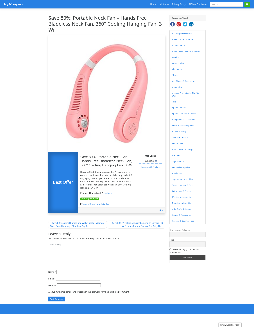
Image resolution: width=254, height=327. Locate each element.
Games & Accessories (181, 215)
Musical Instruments (181, 197)
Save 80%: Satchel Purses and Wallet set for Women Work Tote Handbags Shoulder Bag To (77, 224)
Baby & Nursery (179, 131)
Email (51, 278)
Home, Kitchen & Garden (99, 204)
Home (153, 4)
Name (52, 271)
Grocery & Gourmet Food (183, 221)
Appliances (177, 173)
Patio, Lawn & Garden (181, 191)
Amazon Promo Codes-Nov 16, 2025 (185, 94)
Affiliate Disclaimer (198, 4)
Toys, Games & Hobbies (182, 179)
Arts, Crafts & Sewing (181, 209)
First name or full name (179, 230)
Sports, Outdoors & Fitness (184, 113)
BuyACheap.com (13, 4)
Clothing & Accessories (182, 33)
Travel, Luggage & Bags (182, 185)
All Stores (164, 4)
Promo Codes (178, 63)
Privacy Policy (179, 4)
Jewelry (175, 57)
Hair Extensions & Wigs (182, 149)
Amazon (85, 204)
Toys (174, 101)
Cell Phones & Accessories (183, 81)
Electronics (177, 69)
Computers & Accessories (183, 119)
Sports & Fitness (179, 107)
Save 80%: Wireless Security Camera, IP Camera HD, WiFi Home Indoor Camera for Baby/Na (137, 224)
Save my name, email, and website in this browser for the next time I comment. (90, 291)
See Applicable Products (150, 167)
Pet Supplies (177, 143)
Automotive (177, 87)
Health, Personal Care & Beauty (186, 51)
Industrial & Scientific (181, 203)
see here (107, 193)
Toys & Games (178, 161)
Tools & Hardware (180, 137)
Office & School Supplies (183, 125)
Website (52, 285)
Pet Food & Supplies (181, 167)
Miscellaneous (178, 45)
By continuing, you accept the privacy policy (184, 250)
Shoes (175, 75)
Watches (176, 155)
